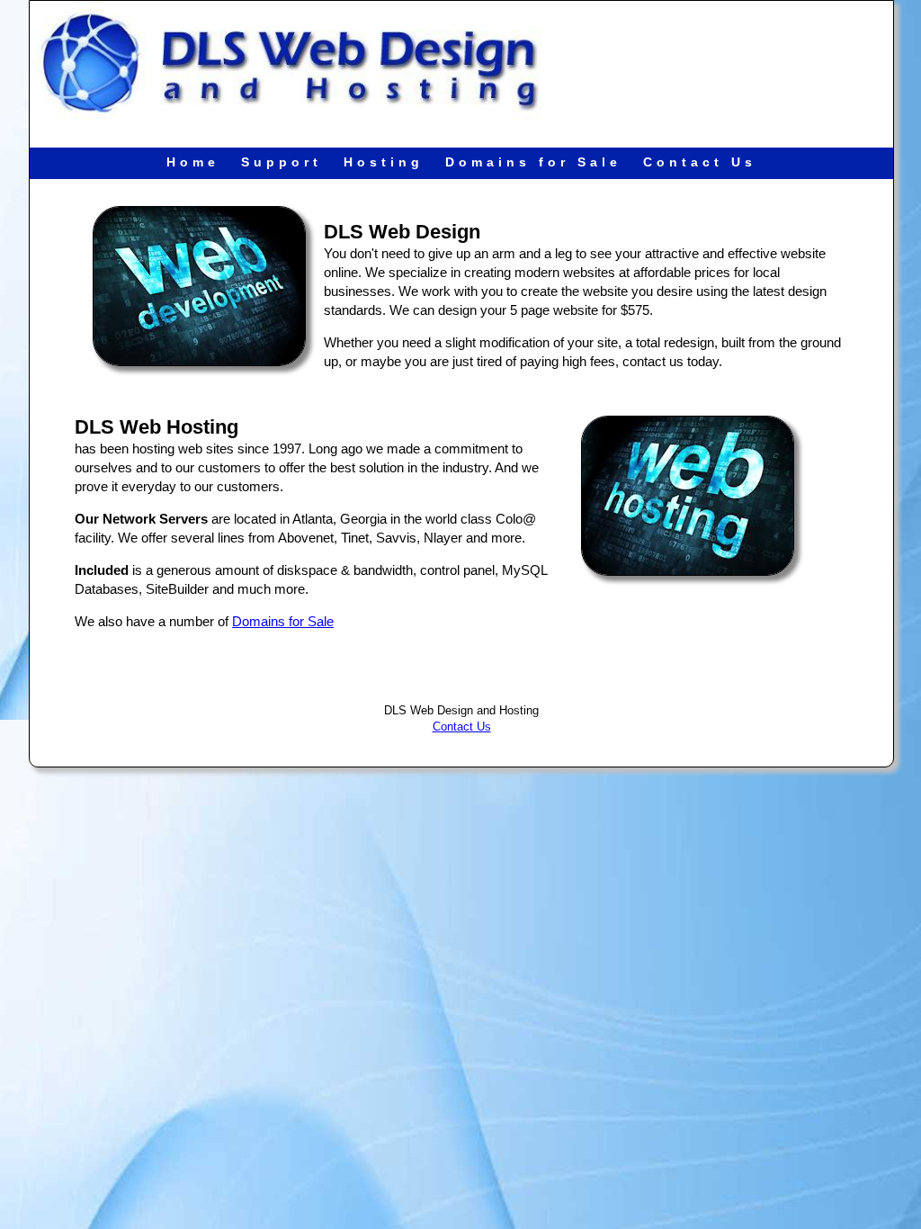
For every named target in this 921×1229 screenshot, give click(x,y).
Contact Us (699, 162)
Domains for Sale (533, 162)
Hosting (384, 162)
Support (281, 162)
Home (192, 162)
